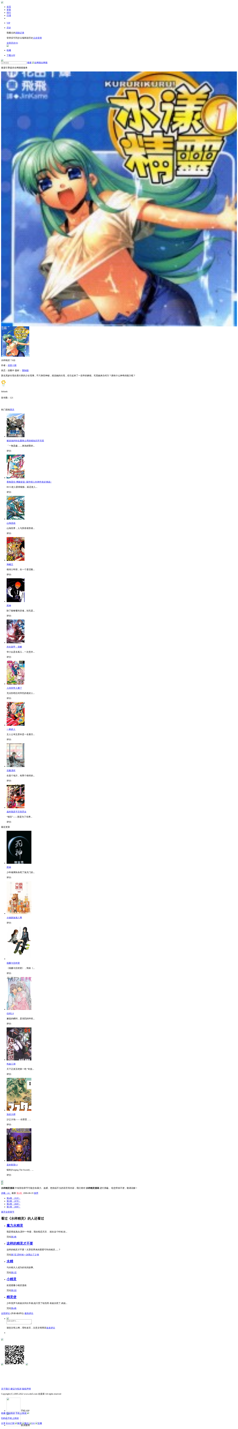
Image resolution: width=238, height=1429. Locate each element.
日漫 (9, 15)
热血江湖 (11, 1064)
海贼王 (10, 564)
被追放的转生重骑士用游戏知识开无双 (25, 441)
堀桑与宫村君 (13, 963)
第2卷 (14, 1204)
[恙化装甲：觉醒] (16, 642)
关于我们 (5, 1389)
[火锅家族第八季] (19, 913)
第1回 (14, 1290)
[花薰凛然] (16, 766)
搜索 (29, 62)
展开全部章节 (7, 1212)
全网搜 (44, 62)
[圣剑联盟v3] (19, 1160)
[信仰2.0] (19, 1009)
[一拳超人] (16, 725)
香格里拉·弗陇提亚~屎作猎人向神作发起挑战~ (29, 482)
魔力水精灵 (15, 1225)
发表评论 (50, 1328)
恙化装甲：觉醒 (14, 647)
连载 (6, 1193)
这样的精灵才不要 (20, 1243)
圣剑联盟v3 (12, 1165)
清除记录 (19, 33)
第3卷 (14, 1201)
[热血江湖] (19, 1059)
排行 (9, 12)
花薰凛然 (11, 770)
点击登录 (37, 38)
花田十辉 (12, 365)
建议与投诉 (15, 1389)
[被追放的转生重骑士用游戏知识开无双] (16, 436)
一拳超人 (11, 729)
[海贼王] (16, 560)
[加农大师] (19, 1110)
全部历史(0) (12, 43)
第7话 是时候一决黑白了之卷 (25, 1255)
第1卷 (14, 1207)
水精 (10, 1261)
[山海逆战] (16, 519)
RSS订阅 (10, 1423)
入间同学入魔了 (14, 688)
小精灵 (12, 1279)
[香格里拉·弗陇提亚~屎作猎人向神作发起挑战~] (16, 477)
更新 (9, 10)
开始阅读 (10, 1413)
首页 (9, 7)
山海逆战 (11, 523)
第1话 (14, 1272)
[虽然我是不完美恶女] (16, 807)
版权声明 (26, 1389)
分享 (3, 1423)
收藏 (3, 1413)
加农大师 (11, 1114)
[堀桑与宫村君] (19, 959)
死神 (9, 605)
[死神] (16, 601)
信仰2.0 (10, 1013)
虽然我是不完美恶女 (16, 812)
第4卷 (20, 1193)
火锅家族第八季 (14, 918)
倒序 (36, 1193)
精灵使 (12, 1297)
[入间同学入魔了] (16, 684)
